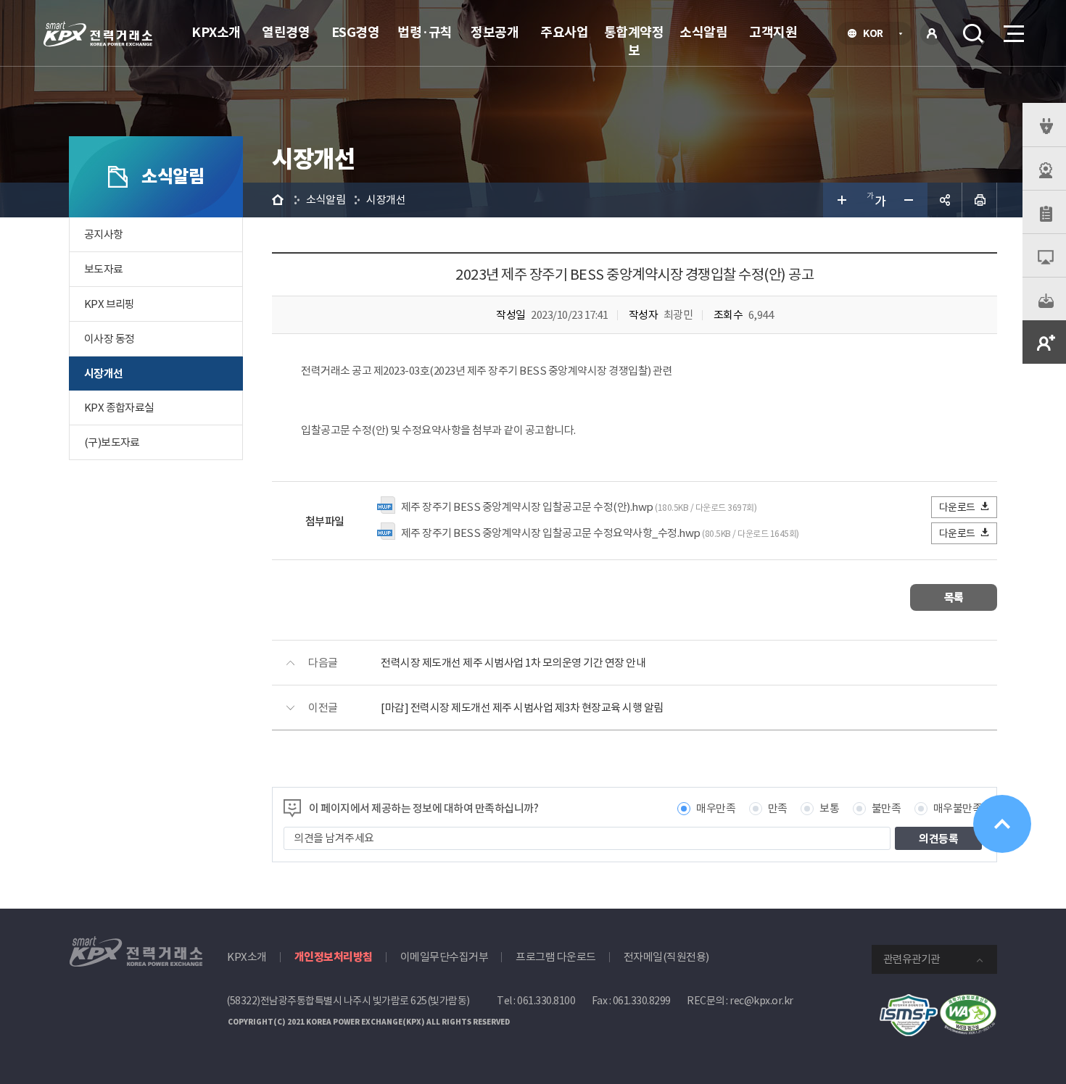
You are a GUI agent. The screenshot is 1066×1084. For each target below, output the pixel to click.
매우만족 (715, 808)
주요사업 (564, 32)
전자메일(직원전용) (666, 957)
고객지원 (773, 32)
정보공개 (494, 32)
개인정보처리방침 (333, 957)
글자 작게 (910, 200)
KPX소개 (216, 32)
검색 (973, 33)
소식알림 (703, 32)
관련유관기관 (911, 959)
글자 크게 (840, 200)
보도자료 (103, 269)
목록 (954, 597)
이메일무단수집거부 (444, 957)
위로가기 (1002, 824)
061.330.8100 (546, 1000)
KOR (877, 34)
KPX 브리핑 (109, 304)
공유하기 (944, 200)
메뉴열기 (1012, 33)
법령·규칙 (425, 32)
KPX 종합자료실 (119, 407)
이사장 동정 (109, 339)
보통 (829, 808)
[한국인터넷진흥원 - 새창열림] (909, 1002)
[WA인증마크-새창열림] (968, 1002)
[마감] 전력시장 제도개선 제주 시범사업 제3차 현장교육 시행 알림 (522, 707)
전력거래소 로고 (98, 34)
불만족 (886, 808)
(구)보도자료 (112, 442)
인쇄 (979, 200)
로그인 (931, 33)
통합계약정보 (634, 41)
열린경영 (286, 32)
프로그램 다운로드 (556, 957)
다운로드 (957, 507)
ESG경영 (355, 32)
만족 (778, 808)
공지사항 (103, 234)
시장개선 (103, 373)
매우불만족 (958, 808)
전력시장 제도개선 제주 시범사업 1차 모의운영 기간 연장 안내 (513, 663)
